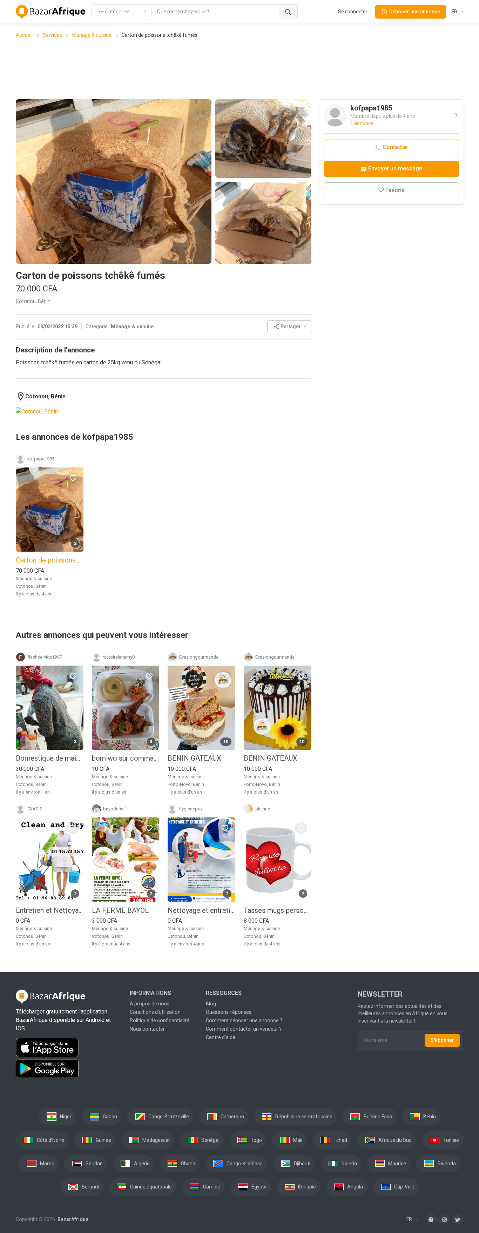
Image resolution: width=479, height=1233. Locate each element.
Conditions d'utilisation (155, 1012)
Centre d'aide (220, 1037)
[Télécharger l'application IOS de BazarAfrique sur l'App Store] (68, 1047)
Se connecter (352, 11)
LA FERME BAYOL (120, 910)
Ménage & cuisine (92, 35)
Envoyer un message (394, 168)
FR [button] (455, 11)
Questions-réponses (228, 1012)
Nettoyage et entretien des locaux (201, 910)
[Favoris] (73, 477)
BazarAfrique (72, 1219)
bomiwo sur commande (126, 758)
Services (52, 35)
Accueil (24, 35)
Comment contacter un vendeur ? (244, 1029)
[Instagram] (444, 1219)
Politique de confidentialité (159, 1020)
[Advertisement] (239, 68)
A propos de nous (149, 1003)
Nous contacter (147, 1029)
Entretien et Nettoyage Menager (49, 910)
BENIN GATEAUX (194, 758)
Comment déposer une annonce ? (244, 1020)
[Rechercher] (288, 12)
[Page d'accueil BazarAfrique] (51, 12)
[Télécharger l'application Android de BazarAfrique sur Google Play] (68, 1068)
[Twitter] (457, 1219)
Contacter (394, 147)
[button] (289, 326)
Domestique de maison (49, 758)
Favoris (395, 190)
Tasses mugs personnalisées (277, 910)
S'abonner (442, 1040)
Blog (211, 1003)
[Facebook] (431, 1219)
